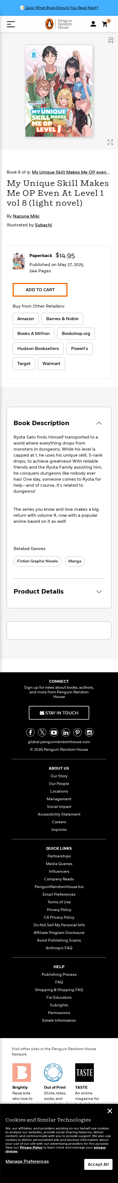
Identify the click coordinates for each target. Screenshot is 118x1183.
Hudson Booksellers (38, 349)
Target (23, 364)
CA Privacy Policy (59, 917)
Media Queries (59, 863)
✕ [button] (109, 1111)
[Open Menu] (11, 24)
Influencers (59, 871)
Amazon (25, 319)
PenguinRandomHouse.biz (59, 886)
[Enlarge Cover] (110, 142)
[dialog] (59, 1143)
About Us (59, 768)
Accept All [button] (98, 1164)
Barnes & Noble (62, 319)
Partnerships (59, 856)
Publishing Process (59, 974)
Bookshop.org (76, 334)
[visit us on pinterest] (77, 732)
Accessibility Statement (59, 814)
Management (59, 799)
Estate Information (59, 1020)
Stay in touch (61, 713)
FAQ (59, 982)
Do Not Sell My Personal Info (59, 925)
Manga (74, 561)
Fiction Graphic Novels (37, 561)
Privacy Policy (59, 909)
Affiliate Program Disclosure (59, 932)
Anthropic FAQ (59, 948)
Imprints (59, 829)
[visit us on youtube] (54, 732)
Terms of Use (59, 902)
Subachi (43, 225)
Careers (59, 822)
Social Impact (59, 806)
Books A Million (33, 334)
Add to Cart (40, 290)
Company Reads (59, 879)
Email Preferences (59, 894)
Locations (59, 791)
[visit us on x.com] (42, 732)
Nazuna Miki (26, 216)
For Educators (59, 997)
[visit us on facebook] (30, 732)
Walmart (51, 364)
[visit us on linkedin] (65, 732)
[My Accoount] (93, 24)
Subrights (59, 1005)
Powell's (79, 349)
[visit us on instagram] (89, 732)
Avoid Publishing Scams (59, 940)
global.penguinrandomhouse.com (59, 741)
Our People (59, 783)
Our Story (59, 776)
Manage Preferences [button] (27, 1161)
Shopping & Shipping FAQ (59, 989)
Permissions (59, 1012)
